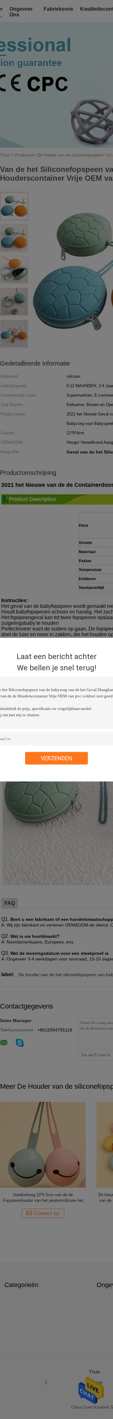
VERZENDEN (56, 758)
